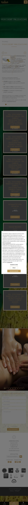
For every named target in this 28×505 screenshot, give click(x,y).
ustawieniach (9, 262)
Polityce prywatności (6, 242)
